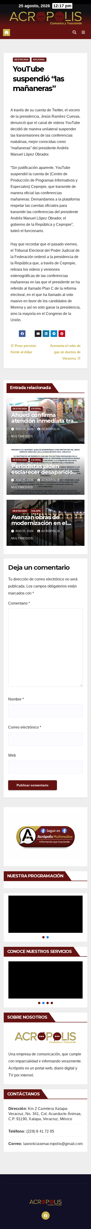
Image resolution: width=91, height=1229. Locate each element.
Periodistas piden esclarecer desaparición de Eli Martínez (43, 472)
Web (12, 755)
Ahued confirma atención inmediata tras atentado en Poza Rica (43, 421)
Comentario (19, 603)
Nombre (16, 699)
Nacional (39, 59)
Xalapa (36, 511)
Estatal (36, 408)
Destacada (21, 59)
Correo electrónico (24, 727)
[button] (74, 32)
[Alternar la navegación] (83, 32)
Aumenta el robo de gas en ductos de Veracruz (65, 352)
